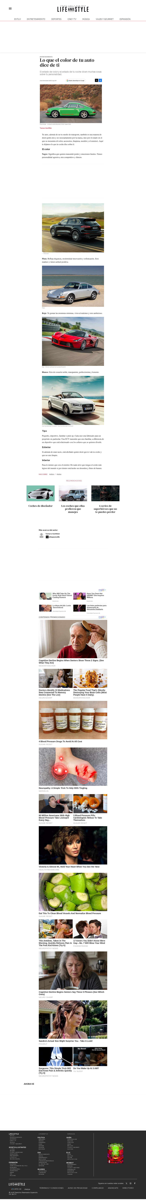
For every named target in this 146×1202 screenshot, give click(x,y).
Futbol (12, 1149)
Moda (69, 1144)
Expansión (13, 1162)
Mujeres (13, 1175)
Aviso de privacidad (78, 1188)
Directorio (128, 1188)
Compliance (98, 1188)
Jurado (69, 1174)
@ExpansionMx (54, 537)
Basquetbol (14, 1154)
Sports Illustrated (17, 1147)
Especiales (71, 1134)
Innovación (43, 1162)
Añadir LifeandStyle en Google (76, 80)
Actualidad (43, 1171)
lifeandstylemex (132, 1183)
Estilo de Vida (72, 1172)
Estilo (17, 19)
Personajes (71, 1169)
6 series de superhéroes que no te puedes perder (105, 509)
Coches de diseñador (40, 506)
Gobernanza (43, 1157)
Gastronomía (71, 1164)
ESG (11, 1174)
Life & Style (14, 1134)
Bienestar (70, 1171)
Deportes (56, 19)
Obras (12, 1172)
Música (86, 19)
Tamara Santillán (52, 534)
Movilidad (42, 1159)
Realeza (70, 1140)
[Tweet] (96, 80)
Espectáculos (72, 1139)
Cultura (70, 1149)
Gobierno (42, 1139)
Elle (68, 1152)
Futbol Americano (16, 1152)
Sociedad (42, 1149)
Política (41, 1137)
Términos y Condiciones (51, 1188)
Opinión (41, 1147)
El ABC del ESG (44, 1164)
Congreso (42, 1142)
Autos (51, 474)
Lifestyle (13, 1157)
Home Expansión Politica (18, 1165)
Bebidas (70, 1166)
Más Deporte (14, 1155)
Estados (41, 1145)
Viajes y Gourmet (105, 19)
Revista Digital (15, 1159)
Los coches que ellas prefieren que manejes (73, 509)
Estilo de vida (72, 1159)
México (41, 1140)
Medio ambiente (44, 1154)
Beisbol (12, 1150)
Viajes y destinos (73, 1167)
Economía (13, 1167)
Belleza (70, 1145)
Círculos (70, 1142)
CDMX (40, 1144)
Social (41, 1156)
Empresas (13, 1164)
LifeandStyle (43, 1134)
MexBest (70, 1163)
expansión (125, 19)
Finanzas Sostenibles (46, 1160)
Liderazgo (42, 1172)
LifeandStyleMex (126, 1183)
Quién (68, 1137)
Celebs (69, 1157)
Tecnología (14, 1170)
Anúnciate (113, 1188)
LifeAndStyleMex (136, 1183)
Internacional (15, 1169)
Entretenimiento (36, 19)
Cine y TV (72, 19)
